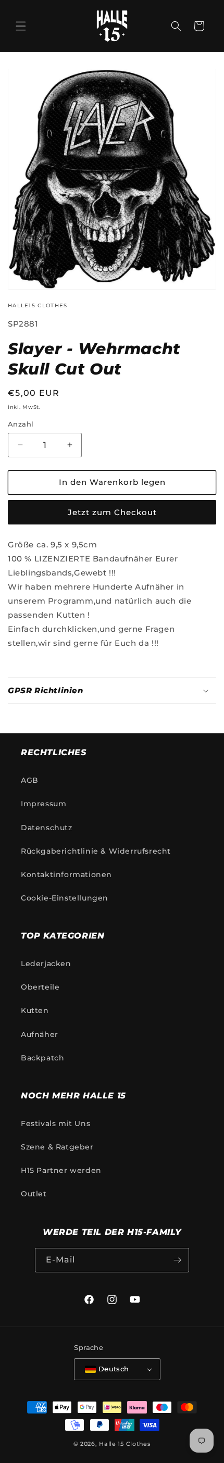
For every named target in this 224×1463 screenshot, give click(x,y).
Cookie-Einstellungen (64, 898)
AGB (30, 780)
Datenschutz (46, 827)
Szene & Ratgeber (57, 1147)
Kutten (35, 1010)
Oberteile (40, 987)
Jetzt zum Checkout (112, 512)
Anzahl (20, 424)
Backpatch (42, 1057)
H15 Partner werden (61, 1170)
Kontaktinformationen (66, 874)
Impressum (43, 803)
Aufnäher (39, 1034)
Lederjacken (46, 963)
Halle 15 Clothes (125, 1443)
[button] (20, 26)
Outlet (34, 1193)
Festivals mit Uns (55, 1123)
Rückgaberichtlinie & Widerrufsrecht (96, 851)
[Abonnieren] (177, 1260)
